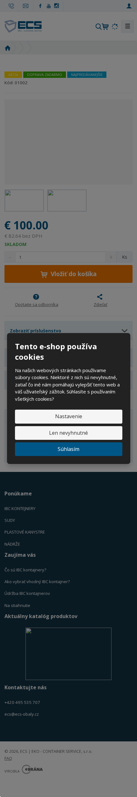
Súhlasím (68, 449)
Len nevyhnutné (68, 432)
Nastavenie (68, 416)
